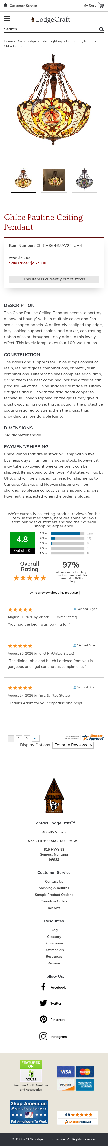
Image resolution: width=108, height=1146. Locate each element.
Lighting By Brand (80, 41)
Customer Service (23, 6)
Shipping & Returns (54, 888)
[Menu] (7, 19)
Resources (54, 956)
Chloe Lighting (15, 46)
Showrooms (54, 943)
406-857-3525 (54, 832)
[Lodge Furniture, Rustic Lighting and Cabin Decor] (51, 19)
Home (8, 41)
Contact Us (54, 881)
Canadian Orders (54, 901)
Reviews (54, 963)
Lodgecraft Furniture (49, 1139)
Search (101, 29)
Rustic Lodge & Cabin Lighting (39, 41)
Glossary (54, 937)
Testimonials (54, 950)
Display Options (35, 745)
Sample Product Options (54, 895)
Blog (54, 930)
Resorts (54, 908)
